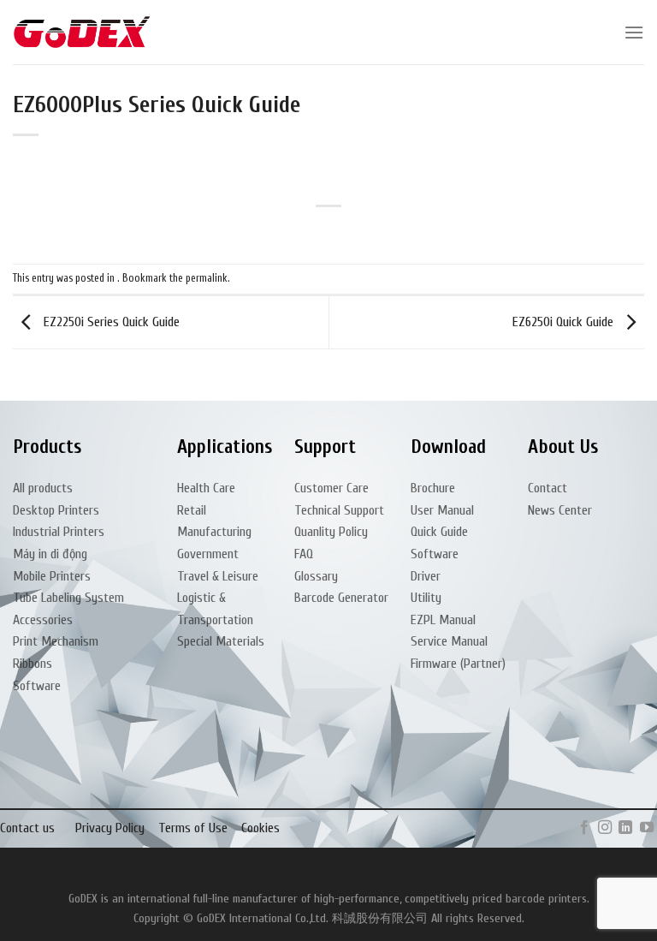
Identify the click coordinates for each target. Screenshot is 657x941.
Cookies (260, 828)
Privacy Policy (110, 828)
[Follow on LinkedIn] (625, 828)
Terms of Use (193, 828)
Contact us (27, 828)
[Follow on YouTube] (647, 828)
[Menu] (634, 32)
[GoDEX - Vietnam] (82, 32)
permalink (207, 278)
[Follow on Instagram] (605, 828)
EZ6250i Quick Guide (564, 322)
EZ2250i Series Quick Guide (110, 322)
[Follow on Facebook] (583, 828)
